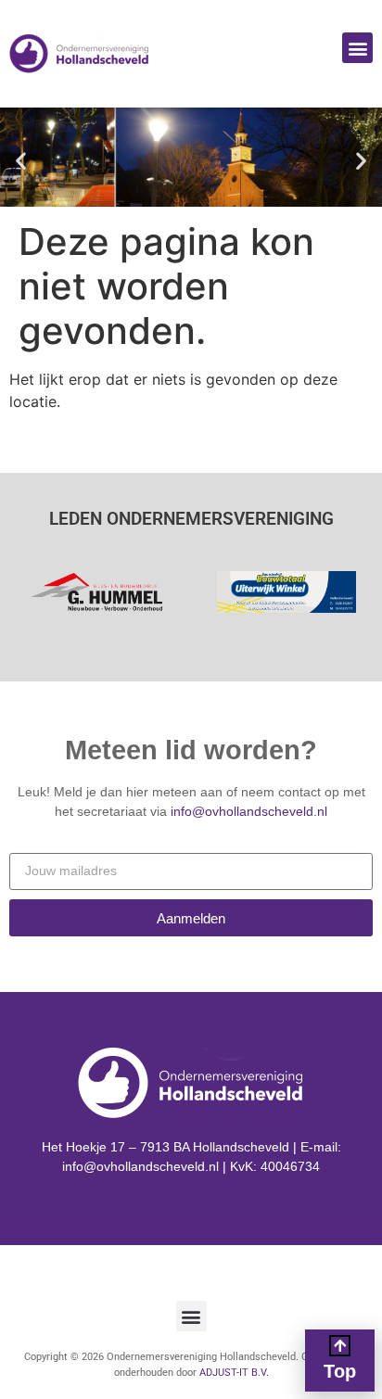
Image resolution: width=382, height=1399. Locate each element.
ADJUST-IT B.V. (234, 1373)
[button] (357, 47)
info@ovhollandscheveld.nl (249, 811)
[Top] (340, 1346)
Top (340, 1371)
